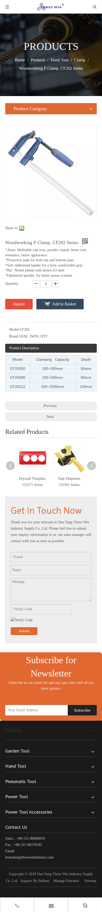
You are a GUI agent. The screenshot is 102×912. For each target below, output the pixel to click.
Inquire (19, 304)
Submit (24, 631)
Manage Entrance (66, 881)
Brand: (14, 336)
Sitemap (90, 881)
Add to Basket (64, 304)
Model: (14, 329)
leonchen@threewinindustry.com (29, 857)
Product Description (24, 348)
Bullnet (43, 881)
